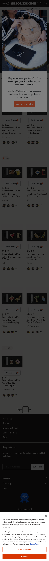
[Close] (46, 516)
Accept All (24, 556)
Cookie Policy (34, 544)
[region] (24, 536)
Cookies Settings (24, 549)
